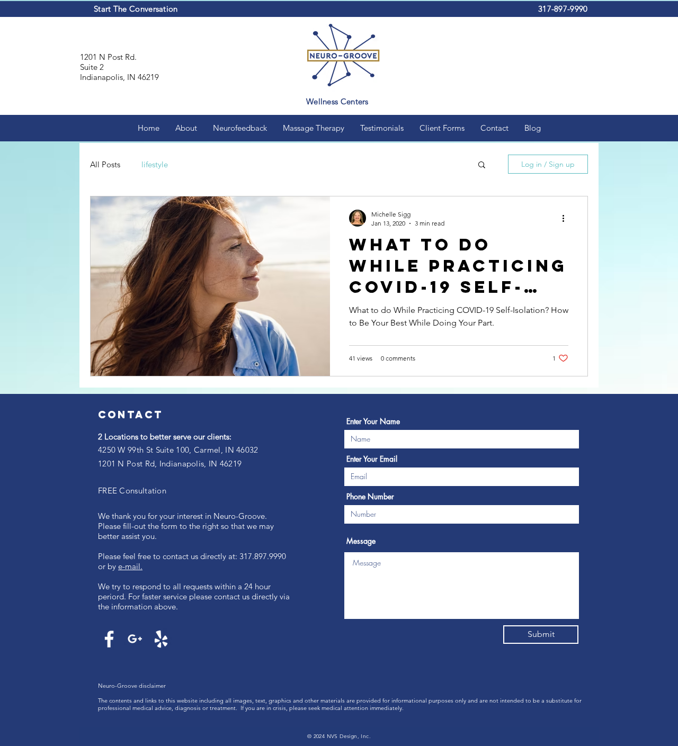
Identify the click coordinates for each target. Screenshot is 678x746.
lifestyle (154, 164)
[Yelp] (161, 639)
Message (361, 541)
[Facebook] (109, 639)
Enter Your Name (373, 421)
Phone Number (370, 496)
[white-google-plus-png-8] (135, 639)
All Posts (105, 164)
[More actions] (566, 218)
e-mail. (130, 566)
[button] (482, 165)
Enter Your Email (371, 459)
